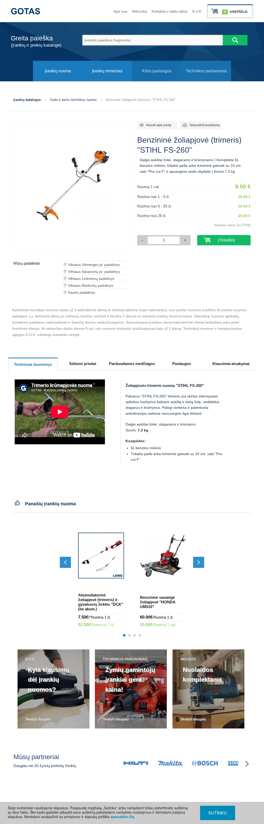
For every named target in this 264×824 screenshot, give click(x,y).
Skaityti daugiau (38, 719)
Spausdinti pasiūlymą (203, 125)
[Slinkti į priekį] (198, 562)
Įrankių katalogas (27, 100)
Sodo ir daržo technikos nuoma (73, 100)
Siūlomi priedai (82, 363)
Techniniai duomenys (33, 364)
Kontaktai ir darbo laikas (170, 11)
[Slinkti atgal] (65, 562)
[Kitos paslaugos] (157, 80)
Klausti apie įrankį (157, 125)
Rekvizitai (139, 11)
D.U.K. (197, 11)
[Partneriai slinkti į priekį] (247, 764)
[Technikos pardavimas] (206, 80)
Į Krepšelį (224, 240)
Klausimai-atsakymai (231, 363)
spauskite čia (122, 816)
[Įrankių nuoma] (57, 80)
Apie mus (120, 11)
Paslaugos (181, 363)
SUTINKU (217, 813)
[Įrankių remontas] (107, 80)
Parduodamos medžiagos (132, 363)
